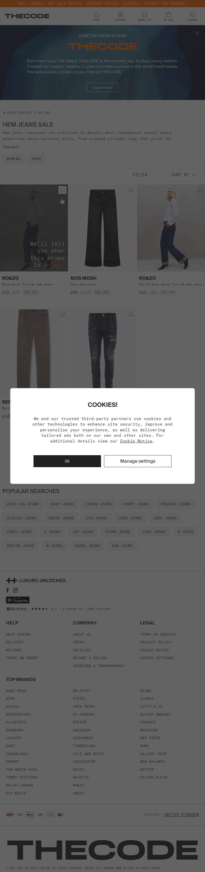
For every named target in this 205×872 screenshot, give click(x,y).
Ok (67, 461)
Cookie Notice (136, 440)
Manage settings (137, 461)
